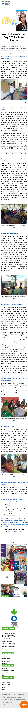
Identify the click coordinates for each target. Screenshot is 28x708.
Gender (3, 675)
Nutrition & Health (6, 668)
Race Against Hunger (6, 684)
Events (3, 687)
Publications (4, 663)
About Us (4, 656)
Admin (18, 42)
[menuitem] (25, 3)
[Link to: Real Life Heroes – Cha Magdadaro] (20, 564)
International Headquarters (7, 660)
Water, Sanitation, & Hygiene (8, 670)
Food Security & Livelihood (7, 672)
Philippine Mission (6, 658)
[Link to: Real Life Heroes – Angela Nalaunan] (7, 590)
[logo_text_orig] (11, 3)
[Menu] (25, 3)
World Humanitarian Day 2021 (19, 46)
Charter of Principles (6, 661)
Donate (3, 689)
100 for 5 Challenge (6, 682)
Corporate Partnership (6, 685)
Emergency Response (6, 673)
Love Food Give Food (6, 680)
